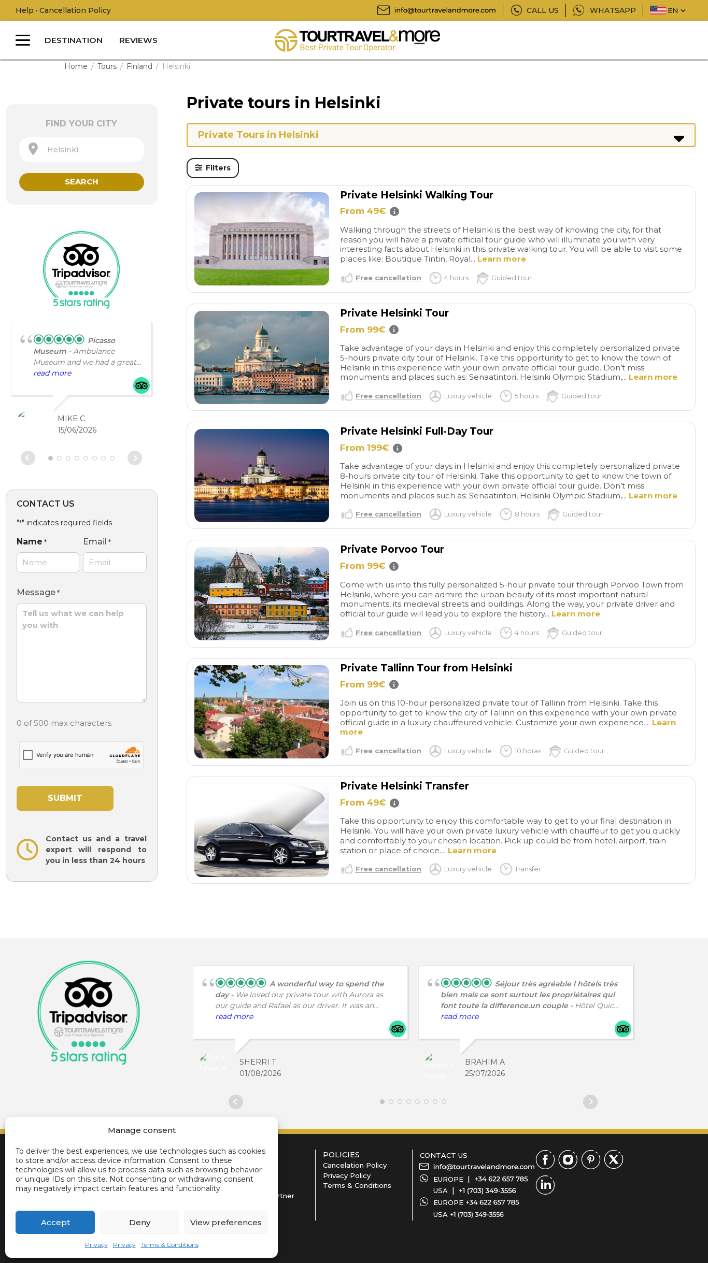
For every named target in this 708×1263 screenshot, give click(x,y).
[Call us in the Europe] (501, 1179)
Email (97, 542)
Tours (107, 66)
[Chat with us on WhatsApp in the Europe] (492, 1202)
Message (38, 592)
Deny (139, 1222)
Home (76, 66)
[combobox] (81, 149)
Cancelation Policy (355, 1165)
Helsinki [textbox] (59, 149)
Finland (139, 66)
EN (673, 10)
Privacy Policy (347, 1175)
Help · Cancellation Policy (63, 10)
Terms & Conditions (170, 1244)
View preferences (226, 1222)
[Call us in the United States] (487, 1190)
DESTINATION (74, 40)
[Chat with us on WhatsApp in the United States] (477, 1214)
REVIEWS (138, 40)
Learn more (501, 259)
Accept (55, 1222)
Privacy (96, 1244)
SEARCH (81, 181)
